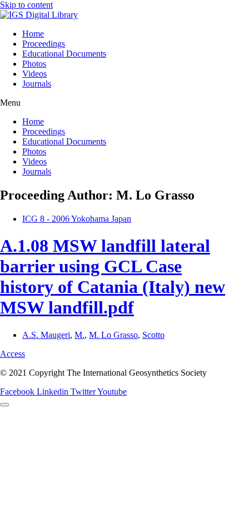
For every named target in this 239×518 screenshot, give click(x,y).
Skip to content (26, 4)
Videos (34, 73)
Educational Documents (64, 53)
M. (79, 335)
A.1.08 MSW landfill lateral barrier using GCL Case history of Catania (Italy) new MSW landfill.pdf (112, 276)
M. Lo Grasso (113, 335)
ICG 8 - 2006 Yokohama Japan (76, 218)
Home (33, 33)
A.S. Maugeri (46, 335)
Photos (34, 63)
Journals (36, 83)
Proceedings (43, 43)
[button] (119, 103)
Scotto (153, 335)
